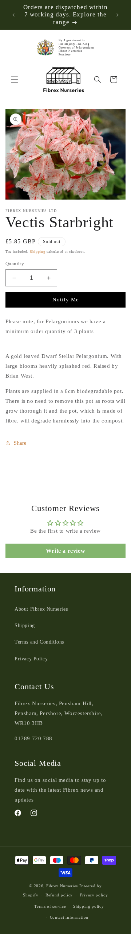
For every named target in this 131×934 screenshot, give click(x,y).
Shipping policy (88, 906)
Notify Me (65, 299)
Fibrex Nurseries (62, 886)
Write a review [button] (65, 551)
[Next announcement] (118, 15)
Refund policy (59, 895)
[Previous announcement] (13, 15)
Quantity (14, 263)
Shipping (37, 252)
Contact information (69, 917)
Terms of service (50, 906)
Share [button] (20, 443)
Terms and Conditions (39, 642)
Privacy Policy (31, 658)
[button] (15, 80)
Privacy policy (94, 895)
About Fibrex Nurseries (41, 609)
